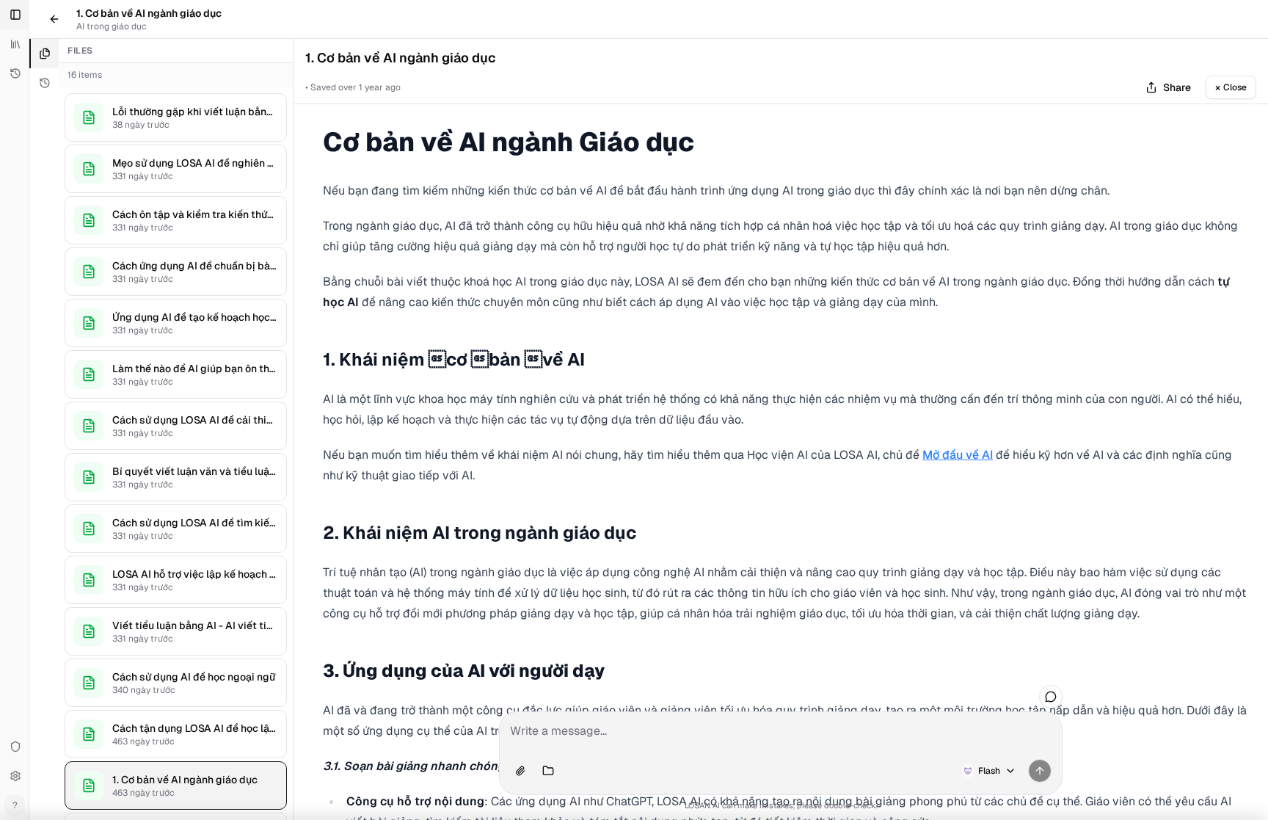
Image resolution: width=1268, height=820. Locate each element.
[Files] (44, 53)
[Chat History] (14, 73)
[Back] (54, 19)
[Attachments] (520, 771)
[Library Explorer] (14, 44)
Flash (989, 771)
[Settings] (14, 776)
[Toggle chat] (1051, 696)
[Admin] (14, 746)
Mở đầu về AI (957, 454)
